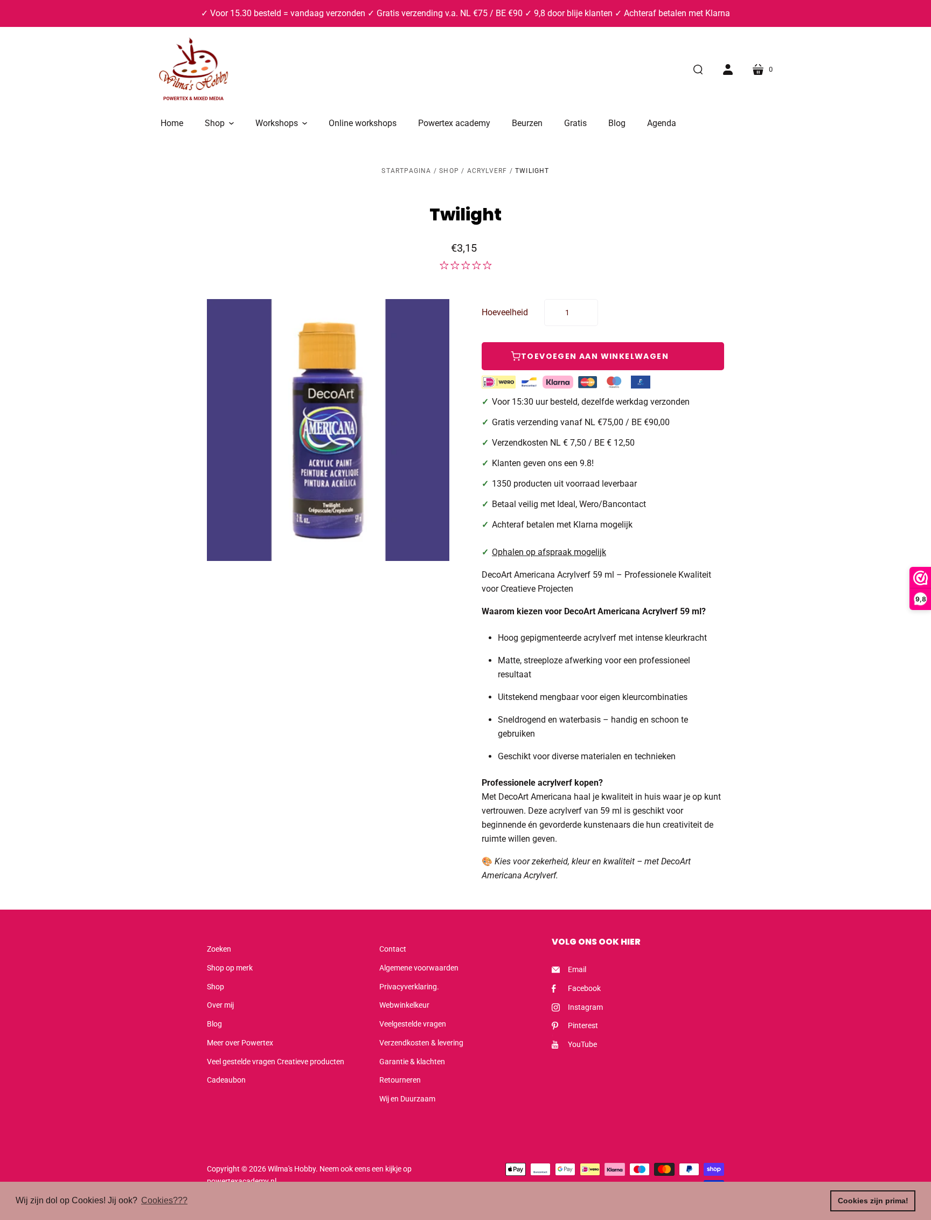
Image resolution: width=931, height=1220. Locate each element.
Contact (392, 949)
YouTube (582, 1044)
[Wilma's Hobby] (193, 71)
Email (577, 969)
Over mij (220, 1005)
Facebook (584, 988)
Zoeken (219, 949)
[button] (219, 123)
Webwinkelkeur (404, 1005)
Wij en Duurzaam (407, 1098)
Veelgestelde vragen (412, 1024)
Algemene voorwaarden (418, 967)
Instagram (585, 1007)
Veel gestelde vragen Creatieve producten (275, 1061)
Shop (449, 171)
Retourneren (400, 1080)
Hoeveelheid (505, 312)
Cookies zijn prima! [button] (873, 1200)
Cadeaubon (226, 1080)
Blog (214, 1024)
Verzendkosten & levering (421, 1042)
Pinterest (583, 1025)
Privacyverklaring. (409, 986)
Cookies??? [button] (164, 1200)
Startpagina (406, 171)
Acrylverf (487, 171)
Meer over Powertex (240, 1042)
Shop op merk (230, 967)
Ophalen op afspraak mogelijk (549, 552)
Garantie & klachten (412, 1061)
